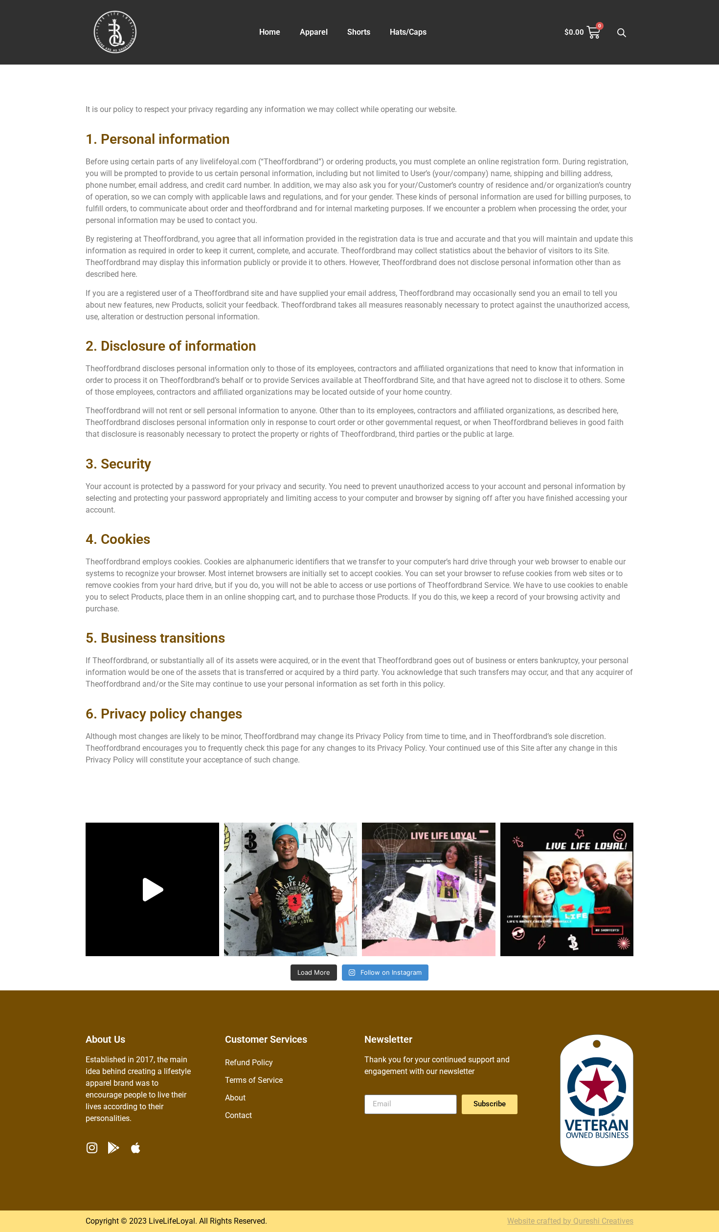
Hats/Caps (408, 32)
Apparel (314, 32)
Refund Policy (249, 1062)
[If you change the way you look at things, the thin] (291, 889)
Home (269, 32)
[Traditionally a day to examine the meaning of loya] (428, 889)
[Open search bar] (622, 32)
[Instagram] (92, 1148)
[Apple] (136, 1148)
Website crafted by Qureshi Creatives (570, 1221)
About (235, 1097)
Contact (238, 1115)
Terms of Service (254, 1080)
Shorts (358, 32)
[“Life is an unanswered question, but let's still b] (567, 889)
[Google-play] (114, 1148)
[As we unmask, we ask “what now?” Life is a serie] (152, 889)
